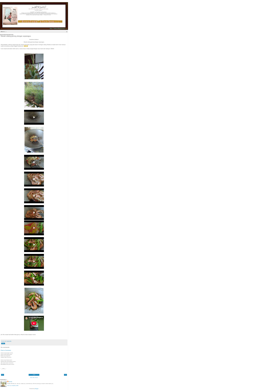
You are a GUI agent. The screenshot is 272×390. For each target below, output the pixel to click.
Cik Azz (10, 381)
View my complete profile (12, 385)
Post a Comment (6, 350)
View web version (34, 377)
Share (3, 343)
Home (34, 374)
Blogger (36, 388)
